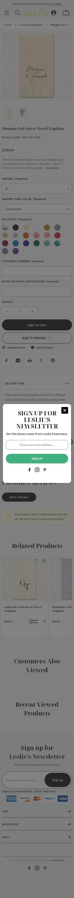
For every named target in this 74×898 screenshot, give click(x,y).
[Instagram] (37, 469)
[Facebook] (29, 469)
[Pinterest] (44, 469)
